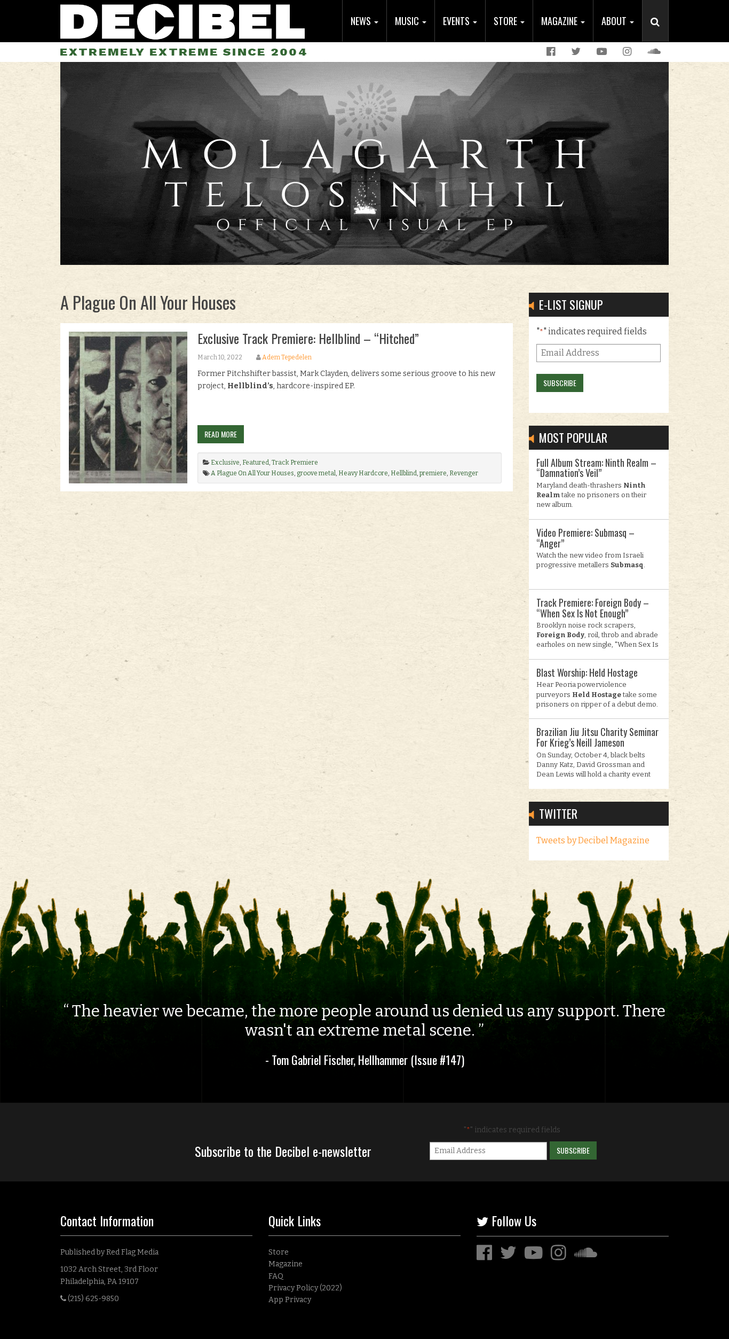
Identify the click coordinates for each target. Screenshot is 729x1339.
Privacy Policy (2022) (305, 1288)
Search (660, 33)
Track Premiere (295, 462)
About (615, 21)
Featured (255, 462)
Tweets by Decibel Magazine (592, 840)
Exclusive (225, 462)
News (362, 21)
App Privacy (289, 1299)
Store (506, 21)
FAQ (275, 1276)
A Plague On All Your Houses (252, 473)
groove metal (316, 473)
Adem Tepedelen (287, 357)
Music (408, 21)
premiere (433, 473)
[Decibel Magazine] (182, 20)
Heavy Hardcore (363, 473)
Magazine (560, 21)
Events (457, 21)
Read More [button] (220, 434)
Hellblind (404, 473)
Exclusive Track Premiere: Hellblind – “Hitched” (308, 338)
